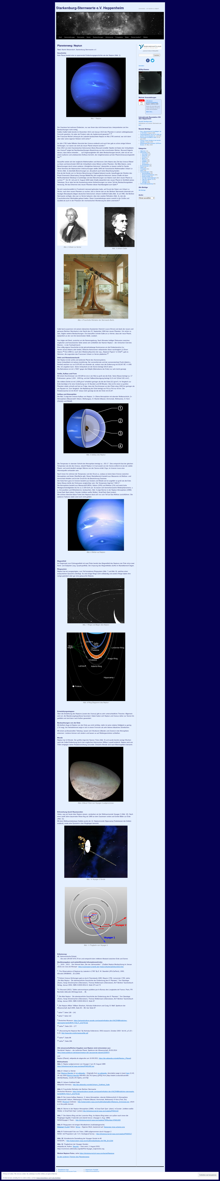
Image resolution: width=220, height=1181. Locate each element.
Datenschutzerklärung (92, 1171)
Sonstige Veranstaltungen (149, 177)
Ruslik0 (67, 1127)
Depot (142, 167)
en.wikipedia (80, 1073)
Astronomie (109, 37)
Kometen (144, 157)
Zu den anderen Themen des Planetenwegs (73, 1157)
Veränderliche (146, 164)
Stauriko (76, 1146)
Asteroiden (145, 154)
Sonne (144, 163)
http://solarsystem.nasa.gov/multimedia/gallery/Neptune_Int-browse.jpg (103, 1102)
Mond (143, 158)
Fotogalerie (119, 37)
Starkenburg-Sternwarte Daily (67, 1171)
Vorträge (144, 182)
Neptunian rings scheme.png (114, 1127)
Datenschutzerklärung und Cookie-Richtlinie (48, 1178)
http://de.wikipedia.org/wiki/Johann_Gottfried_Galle (91, 1085)
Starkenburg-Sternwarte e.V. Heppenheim (90, 7)
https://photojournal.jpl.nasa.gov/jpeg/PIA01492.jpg (75, 1066)
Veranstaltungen (69, 37)
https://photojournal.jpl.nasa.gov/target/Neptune (97, 1153)
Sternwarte (80, 37)
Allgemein (143, 151)
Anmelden (141, 65)
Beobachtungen (98, 37)
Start (60, 37)
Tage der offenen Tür (148, 179)
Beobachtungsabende (148, 175)
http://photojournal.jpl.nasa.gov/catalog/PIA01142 (100, 1111)
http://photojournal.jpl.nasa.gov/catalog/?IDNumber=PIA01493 (98, 1120)
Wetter (145, 37)
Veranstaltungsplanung (146, 183)
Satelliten (144, 161)
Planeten (144, 160)
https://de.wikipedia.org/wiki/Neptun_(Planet (115, 1058)
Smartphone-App (63, 1170)
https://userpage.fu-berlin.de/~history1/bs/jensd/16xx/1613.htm (101, 967)
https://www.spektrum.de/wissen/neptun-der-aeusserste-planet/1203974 (83, 1052)
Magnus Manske (67, 1073)
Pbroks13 (65, 1102)
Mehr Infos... (149, 111)
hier (140, 125)
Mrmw (78, 1127)
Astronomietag (146, 173)
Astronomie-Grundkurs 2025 (148, 137)
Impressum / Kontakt (91, 1170)
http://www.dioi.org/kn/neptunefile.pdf (74, 1033)
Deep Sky (144, 155)
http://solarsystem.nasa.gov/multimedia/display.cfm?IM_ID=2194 (89, 1141)
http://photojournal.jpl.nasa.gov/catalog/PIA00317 (114, 1134)
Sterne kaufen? (136, 37)
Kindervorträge (146, 176)
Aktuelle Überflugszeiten (145, 121)
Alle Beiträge (142, 190)
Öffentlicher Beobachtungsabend (152, 101)
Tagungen (144, 180)
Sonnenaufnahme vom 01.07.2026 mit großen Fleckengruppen (150, 135)
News (127, 37)
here (127, 1073)
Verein (89, 37)
